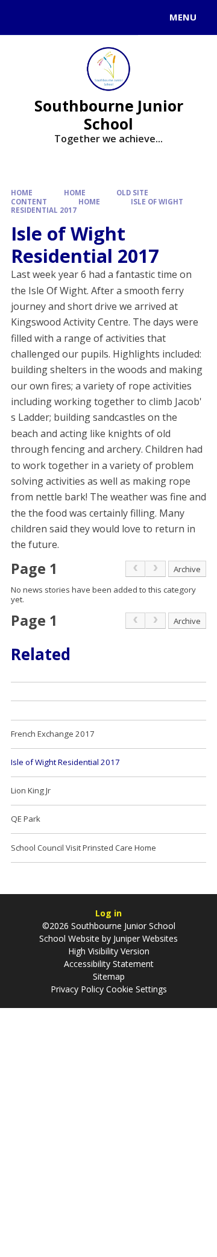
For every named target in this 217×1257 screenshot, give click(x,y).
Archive (187, 569)
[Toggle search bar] (23, 17)
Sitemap (109, 976)
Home (22, 192)
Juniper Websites (145, 938)
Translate (100, 19)
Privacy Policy (77, 989)
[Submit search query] (147, 16)
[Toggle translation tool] (53, 17)
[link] (135, 569)
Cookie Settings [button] (136, 989)
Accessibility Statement (109, 963)
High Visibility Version (108, 951)
